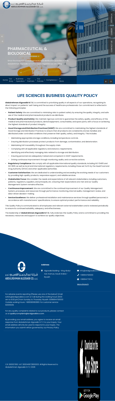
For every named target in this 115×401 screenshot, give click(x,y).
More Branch (83, 284)
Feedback (111, 18)
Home (5, 80)
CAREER (111, 31)
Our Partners (30, 80)
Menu (76, 27)
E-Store (61, 80)
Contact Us (111, 46)
